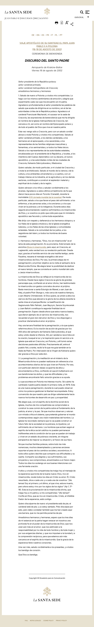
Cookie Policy (48, 620)
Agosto (43, 18)
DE (33, 35)
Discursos (27, 18)
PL (56, 35)
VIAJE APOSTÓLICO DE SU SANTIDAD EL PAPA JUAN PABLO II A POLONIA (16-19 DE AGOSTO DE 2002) (47, 46)
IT (52, 35)
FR (48, 35)
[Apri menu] (87, 12)
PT (61, 35)
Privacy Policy (61, 620)
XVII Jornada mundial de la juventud (45, 197)
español (80, 18)
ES (43, 35)
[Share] (79, 25)
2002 (36, 18)
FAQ (26, 620)
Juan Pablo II (12, 18)
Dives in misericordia (36, 247)
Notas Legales (35, 620)
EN (38, 35)
